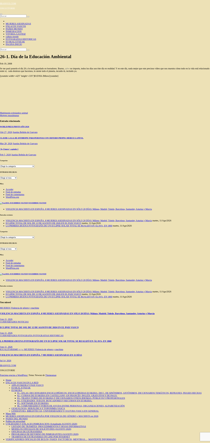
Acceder (9, 189)
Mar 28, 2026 (6, 143)
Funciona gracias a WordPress (14, 375)
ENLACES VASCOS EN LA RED (22, 382)
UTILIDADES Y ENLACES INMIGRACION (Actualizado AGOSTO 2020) (41, 424)
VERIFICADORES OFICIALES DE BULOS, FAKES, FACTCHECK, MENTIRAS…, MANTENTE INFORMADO (61, 439)
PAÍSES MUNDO (14, 29)
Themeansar (50, 375)
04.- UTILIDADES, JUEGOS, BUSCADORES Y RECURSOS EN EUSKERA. (54, 400)
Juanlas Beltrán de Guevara (25, 132)
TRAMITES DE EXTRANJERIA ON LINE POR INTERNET (40, 437)
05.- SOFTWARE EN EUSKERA (33, 403)
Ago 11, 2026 (6, 319)
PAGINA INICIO (14, 44)
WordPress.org (12, 197)
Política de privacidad (15, 421)
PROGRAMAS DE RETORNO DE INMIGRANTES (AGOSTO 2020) (44, 434)
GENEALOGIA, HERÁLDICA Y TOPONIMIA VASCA (38, 408)
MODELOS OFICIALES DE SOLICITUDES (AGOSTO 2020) (41, 429)
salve (67, 68)
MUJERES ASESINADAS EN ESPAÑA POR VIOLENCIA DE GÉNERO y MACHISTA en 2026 (52, 416)
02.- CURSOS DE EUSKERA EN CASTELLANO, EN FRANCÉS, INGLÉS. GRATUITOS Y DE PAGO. (67, 395)
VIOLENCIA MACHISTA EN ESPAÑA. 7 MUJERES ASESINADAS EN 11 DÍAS (41, 355)
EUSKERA (16, 390)
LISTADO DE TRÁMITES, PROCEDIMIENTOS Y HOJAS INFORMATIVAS (48, 426)
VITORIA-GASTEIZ (16, 34)
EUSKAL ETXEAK (15, 42)
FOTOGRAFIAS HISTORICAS (21, 39)
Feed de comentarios (15, 194)
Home (8, 380)
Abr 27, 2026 (6, 132)
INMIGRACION (14, 31)
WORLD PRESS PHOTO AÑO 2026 (14, 127)
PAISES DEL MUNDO (17, 419)
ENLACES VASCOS (16, 26)
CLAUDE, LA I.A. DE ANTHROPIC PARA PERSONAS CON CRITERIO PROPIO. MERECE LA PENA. (41, 138)
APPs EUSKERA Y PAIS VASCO (27, 385)
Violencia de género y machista (25, 308)
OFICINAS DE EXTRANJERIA (26, 431)
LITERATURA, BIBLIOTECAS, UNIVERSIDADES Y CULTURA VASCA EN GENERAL (55, 411)
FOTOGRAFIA (25, 335)
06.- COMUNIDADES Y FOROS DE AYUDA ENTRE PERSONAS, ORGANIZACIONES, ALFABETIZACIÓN (71, 406)
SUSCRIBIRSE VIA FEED (37, 203)
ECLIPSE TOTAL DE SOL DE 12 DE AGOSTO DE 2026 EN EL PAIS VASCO (43, 223)
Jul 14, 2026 (5, 360)
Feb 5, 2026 (5, 154)
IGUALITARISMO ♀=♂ (12, 349)
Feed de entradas (13, 192)
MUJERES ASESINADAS (18, 23)
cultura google (12, 36)
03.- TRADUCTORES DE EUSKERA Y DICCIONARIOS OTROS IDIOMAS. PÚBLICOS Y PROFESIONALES (71, 398)
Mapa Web (11, 413)
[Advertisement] (28, 95)
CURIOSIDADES (9, 322)
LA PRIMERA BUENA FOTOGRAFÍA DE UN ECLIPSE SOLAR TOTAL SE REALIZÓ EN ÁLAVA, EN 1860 (59, 226)
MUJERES (5, 308)
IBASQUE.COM (8, 3)
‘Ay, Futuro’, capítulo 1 (9, 149)
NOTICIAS (23, 322)
